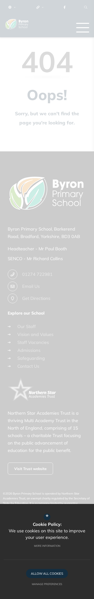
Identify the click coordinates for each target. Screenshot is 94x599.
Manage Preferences (47, 584)
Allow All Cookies (47, 573)
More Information (47, 545)
